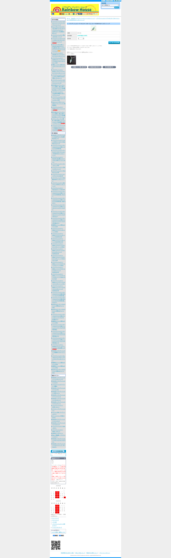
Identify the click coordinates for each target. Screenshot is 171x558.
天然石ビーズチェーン (57, 433)
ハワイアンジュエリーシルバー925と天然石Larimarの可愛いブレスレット (58, 76)
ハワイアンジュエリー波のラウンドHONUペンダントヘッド (58, 184)
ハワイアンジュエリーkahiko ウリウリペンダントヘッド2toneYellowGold (58, 240)
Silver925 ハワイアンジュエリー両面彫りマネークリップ (58, 352)
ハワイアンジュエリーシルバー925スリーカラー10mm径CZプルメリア (58, 142)
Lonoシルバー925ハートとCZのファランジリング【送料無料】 (58, 103)
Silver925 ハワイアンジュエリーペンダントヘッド (83, 18)
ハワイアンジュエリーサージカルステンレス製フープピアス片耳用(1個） (58, 147)
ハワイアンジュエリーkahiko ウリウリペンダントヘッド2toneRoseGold (58, 235)
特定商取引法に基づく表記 (67, 553)
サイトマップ (55, 518)
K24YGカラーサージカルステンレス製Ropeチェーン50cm (58, 306)
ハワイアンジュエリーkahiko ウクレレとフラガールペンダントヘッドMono (58, 245)
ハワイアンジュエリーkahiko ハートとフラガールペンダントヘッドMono (58, 264)
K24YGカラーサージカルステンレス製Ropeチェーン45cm (58, 371)
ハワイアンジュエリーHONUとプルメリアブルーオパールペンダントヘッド (58, 71)
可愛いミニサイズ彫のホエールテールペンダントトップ (58, 66)
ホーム (68, 18)
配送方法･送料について (92, 553)
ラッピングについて (57, 527)
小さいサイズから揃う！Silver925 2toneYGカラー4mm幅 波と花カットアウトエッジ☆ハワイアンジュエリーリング (58, 48)
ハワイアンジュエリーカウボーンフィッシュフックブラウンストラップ (58, 23)
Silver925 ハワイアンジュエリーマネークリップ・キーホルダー (58, 445)
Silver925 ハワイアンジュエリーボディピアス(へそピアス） (58, 440)
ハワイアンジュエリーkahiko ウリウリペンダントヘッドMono (58, 230)
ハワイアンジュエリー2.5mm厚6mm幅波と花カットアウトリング (58, 93)
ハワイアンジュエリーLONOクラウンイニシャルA (58, 108)
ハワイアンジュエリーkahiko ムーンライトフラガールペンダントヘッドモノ (58, 282)
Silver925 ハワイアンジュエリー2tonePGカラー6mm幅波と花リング (58, 137)
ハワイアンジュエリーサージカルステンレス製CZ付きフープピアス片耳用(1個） (58, 294)
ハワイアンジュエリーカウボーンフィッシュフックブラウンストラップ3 (58, 81)
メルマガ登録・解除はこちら (58, 532)
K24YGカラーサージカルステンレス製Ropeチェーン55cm (58, 311)
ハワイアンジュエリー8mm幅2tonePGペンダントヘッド (58, 179)
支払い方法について (80, 553)
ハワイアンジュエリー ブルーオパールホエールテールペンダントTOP (58, 98)
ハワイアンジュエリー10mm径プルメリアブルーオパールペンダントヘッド (58, 54)
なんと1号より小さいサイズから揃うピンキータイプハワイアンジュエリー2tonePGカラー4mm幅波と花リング (58, 30)
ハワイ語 (54, 522)
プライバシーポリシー (104, 553)
